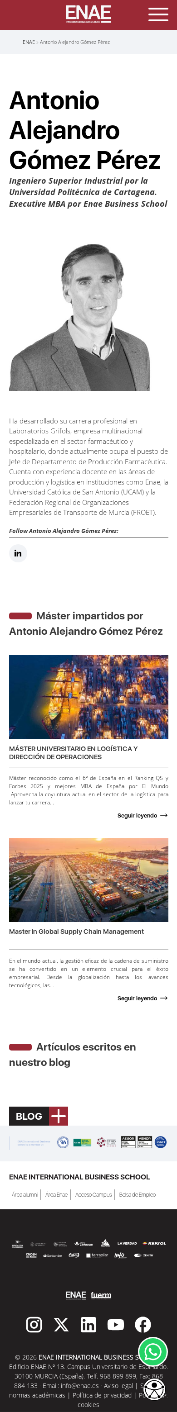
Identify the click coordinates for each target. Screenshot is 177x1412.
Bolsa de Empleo (137, 1195)
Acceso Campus (93, 1195)
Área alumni (25, 1195)
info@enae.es (80, 1385)
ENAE (29, 41)
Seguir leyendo (137, 815)
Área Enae (56, 1195)
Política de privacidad (102, 1395)
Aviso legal (118, 1385)
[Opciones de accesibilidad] (154, 1390)
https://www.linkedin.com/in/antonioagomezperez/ (18, 553)
